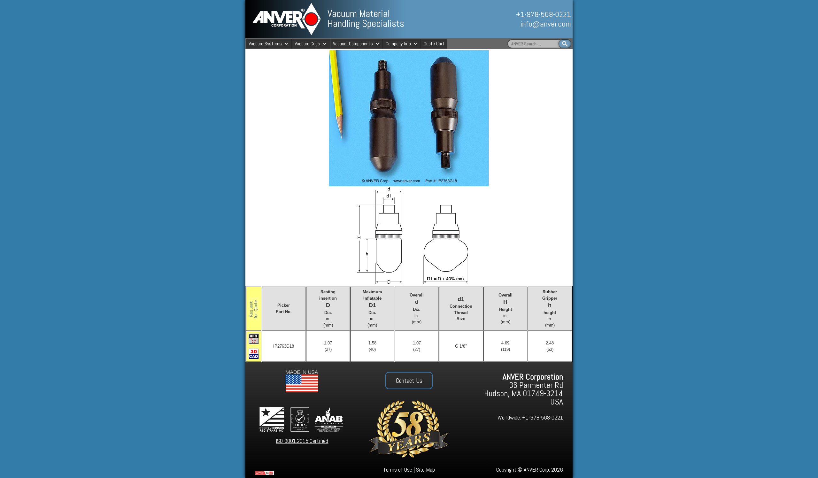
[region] (501, 19)
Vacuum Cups (307, 43)
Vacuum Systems (265, 43)
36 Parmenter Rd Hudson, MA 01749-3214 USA (523, 389)
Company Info (398, 43)
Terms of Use (397, 469)
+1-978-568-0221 (543, 14)
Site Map (425, 469)
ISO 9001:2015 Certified (302, 440)
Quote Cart (434, 43)
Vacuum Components (353, 43)
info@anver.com (546, 24)
